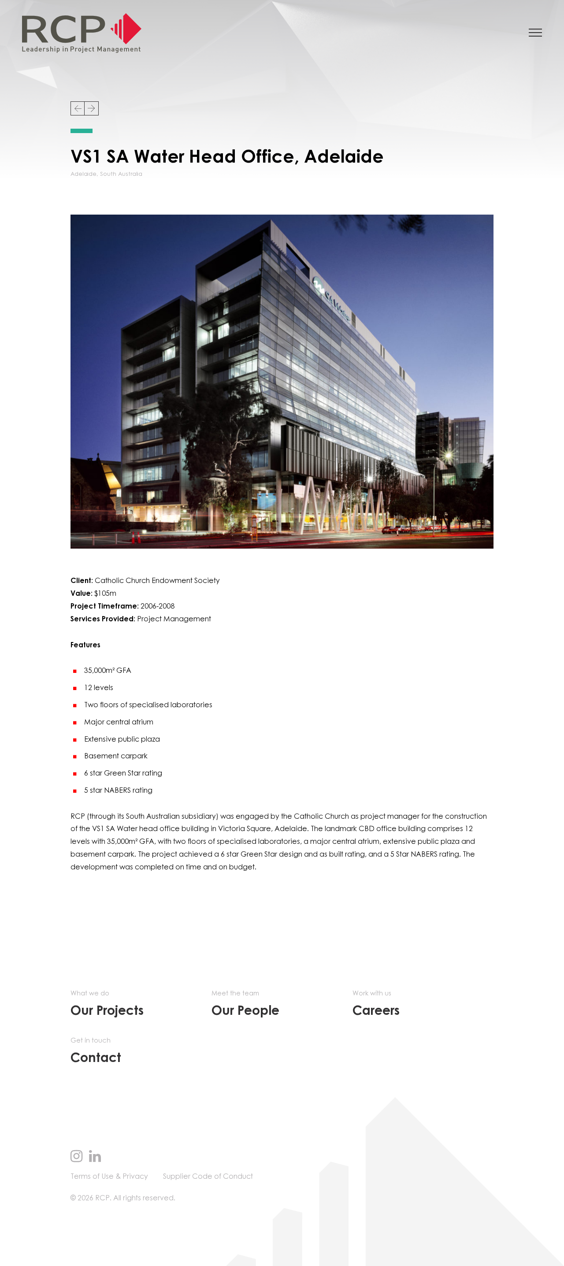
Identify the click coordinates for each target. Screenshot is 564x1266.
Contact (95, 1051)
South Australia (121, 174)
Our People (245, 1004)
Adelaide (83, 174)
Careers (376, 1004)
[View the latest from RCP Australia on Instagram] (76, 1157)
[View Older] (92, 108)
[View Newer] (77, 108)
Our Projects (107, 1004)
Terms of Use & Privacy (109, 1176)
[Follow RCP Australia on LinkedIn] (95, 1157)
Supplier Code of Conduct (208, 1176)
